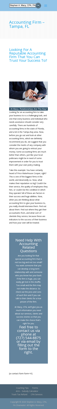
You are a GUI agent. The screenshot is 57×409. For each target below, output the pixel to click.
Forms (35, 388)
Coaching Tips (22, 388)
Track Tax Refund (19, 394)
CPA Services (36, 394)
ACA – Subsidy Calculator (27, 391)
